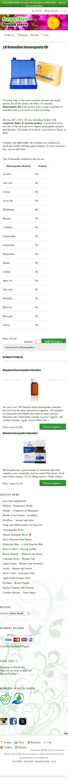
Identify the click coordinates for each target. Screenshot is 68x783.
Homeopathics (27, 347)
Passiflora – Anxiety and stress (18, 520)
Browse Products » (9, 673)
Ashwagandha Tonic (13, 529)
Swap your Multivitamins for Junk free (22, 525)
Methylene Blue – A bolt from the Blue (23, 544)
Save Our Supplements (14, 501)
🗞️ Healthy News (8, 35)
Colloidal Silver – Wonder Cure (19, 558)
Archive (4, 613)
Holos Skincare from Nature (17, 539)
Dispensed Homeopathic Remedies (22, 370)
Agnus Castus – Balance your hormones (23, 563)
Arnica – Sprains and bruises (17, 568)
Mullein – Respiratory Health (18, 505)
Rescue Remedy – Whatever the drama (22, 554)
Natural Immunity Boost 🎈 (17, 534)
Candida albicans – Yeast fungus (19, 592)
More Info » (42, 420)
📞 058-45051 (37, 10)
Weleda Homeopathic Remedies (20, 433)
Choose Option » (52, 426)
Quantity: (29, 341)
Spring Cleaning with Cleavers (18, 587)
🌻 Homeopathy (22, 35)
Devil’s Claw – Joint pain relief (19, 573)
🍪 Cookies (6, 747)
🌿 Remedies (34, 35)
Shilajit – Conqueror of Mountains (20, 510)
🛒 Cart (63, 10)
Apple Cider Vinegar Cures (17, 578)
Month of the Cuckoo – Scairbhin (20, 515)
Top (66, 733)
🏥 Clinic (19, 742)
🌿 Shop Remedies (51, 10)
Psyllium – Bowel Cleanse (16, 583)
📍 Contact (45, 35)
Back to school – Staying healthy (19, 549)
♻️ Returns (20, 747)
